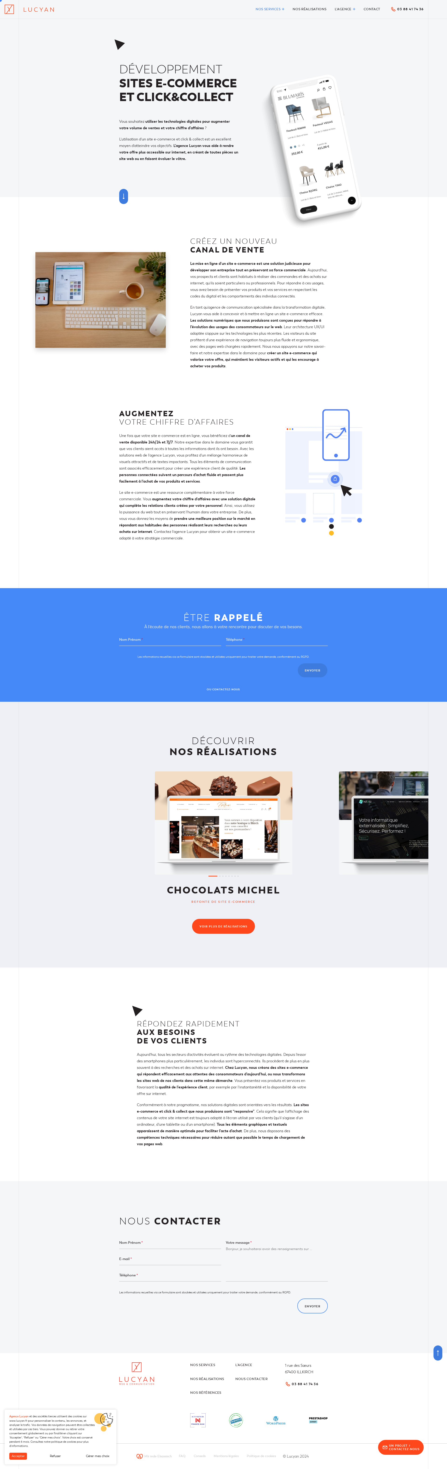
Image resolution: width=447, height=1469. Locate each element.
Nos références (205, 1393)
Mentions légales (226, 1456)
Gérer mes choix (97, 1456)
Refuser (55, 1456)
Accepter (18, 1456)
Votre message (239, 1243)
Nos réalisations (207, 1379)
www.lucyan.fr (18, 1420)
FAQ (182, 1456)
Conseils (200, 1456)
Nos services (202, 1365)
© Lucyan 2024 (296, 1456)
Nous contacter (251, 1379)
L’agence (243, 1365)
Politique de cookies (261, 1456)
